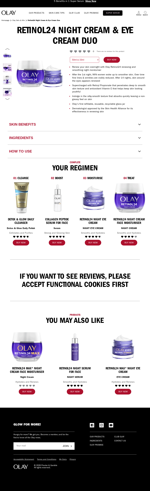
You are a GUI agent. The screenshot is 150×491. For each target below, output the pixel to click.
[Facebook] (92, 425)
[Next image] (7, 98)
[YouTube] (111, 425)
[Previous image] (7, 49)
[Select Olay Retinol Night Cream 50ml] (7, 67)
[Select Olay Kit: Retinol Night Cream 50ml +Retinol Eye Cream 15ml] (7, 55)
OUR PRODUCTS (36, 13)
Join (66, 446)
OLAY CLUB (74, 13)
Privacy (73, 460)
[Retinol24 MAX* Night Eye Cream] (122, 346)
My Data (63, 460)
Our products (97, 437)
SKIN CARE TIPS (57, 13)
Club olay (119, 437)
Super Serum (113, 13)
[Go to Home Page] (8, 13)
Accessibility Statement (23, 460)
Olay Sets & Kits (18, 20)
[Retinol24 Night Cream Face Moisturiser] (129, 197)
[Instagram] (101, 425)
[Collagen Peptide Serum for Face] (57, 197)
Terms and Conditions (46, 460)
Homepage (5, 20)
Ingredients (96, 441)
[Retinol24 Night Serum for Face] (74, 346)
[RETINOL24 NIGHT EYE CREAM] (93, 197)
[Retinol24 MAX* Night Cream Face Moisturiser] (27, 346)
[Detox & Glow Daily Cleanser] (21, 197)
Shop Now (90, 1)
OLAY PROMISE (91, 13)
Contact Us (120, 441)
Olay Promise (96, 445)
